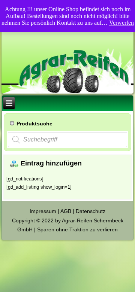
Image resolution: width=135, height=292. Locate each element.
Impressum (43, 211)
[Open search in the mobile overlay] (68, 139)
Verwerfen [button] (121, 22)
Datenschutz (90, 211)
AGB (65, 211)
